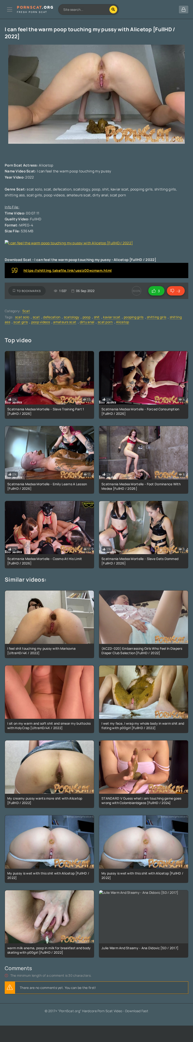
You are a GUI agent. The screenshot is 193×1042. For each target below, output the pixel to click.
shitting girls (156, 317)
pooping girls (134, 317)
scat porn (105, 322)
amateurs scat (64, 322)
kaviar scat (111, 317)
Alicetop (122, 322)
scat (36, 317)
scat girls (20, 322)
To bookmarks (29, 291)
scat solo (22, 317)
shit (97, 317)
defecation (51, 317)
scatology (71, 317)
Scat (26, 311)
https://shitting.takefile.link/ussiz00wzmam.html (68, 270)
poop (86, 317)
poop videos (40, 322)
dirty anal (87, 322)
